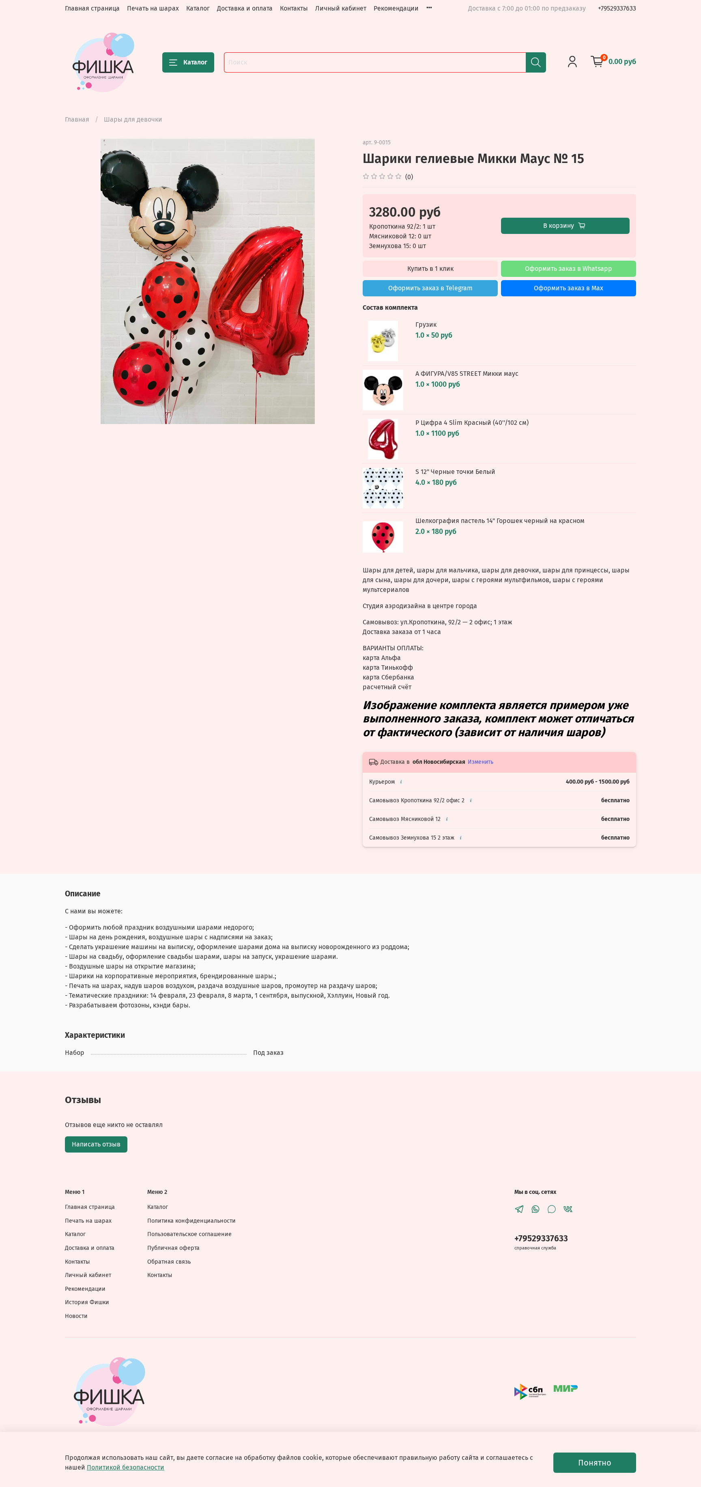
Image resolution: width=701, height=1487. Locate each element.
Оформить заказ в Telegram (430, 288)
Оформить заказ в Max (568, 288)
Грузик (426, 324)
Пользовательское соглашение (189, 1234)
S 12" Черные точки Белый (455, 472)
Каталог (198, 8)
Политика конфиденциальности (191, 1220)
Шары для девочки (133, 119)
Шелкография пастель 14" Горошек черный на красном (500, 521)
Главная (77, 119)
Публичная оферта (173, 1248)
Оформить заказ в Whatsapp (568, 268)
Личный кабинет (340, 8)
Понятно (594, 1463)
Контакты (294, 8)
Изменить (480, 761)
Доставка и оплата (245, 8)
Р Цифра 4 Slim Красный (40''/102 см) (472, 422)
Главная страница (92, 8)
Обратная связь (169, 1261)
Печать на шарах (153, 8)
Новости (76, 1316)
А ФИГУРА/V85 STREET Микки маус (466, 373)
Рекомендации (396, 8)
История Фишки (87, 1302)
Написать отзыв (96, 1144)
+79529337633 (617, 8)
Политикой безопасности (125, 1467)
